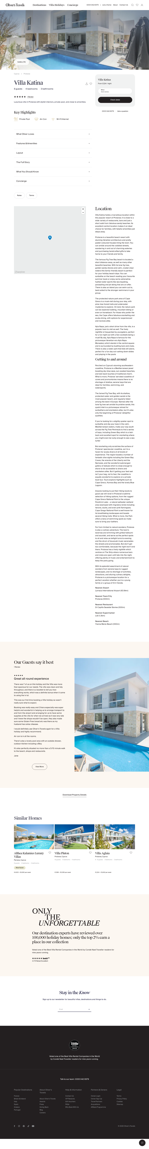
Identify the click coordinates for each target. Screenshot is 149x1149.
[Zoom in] (83, 209)
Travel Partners (96, 1101)
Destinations (39, 5)
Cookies (120, 1101)
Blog (41, 1110)
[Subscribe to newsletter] (89, 1008)
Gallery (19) (21, 62)
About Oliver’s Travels (48, 1098)
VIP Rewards (70, 1098)
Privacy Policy (122, 1098)
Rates (19, 195)
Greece (17, 1107)
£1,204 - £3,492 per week (103, 872)
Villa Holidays (56, 5)
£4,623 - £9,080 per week (22, 872)
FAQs (67, 1104)
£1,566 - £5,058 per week (63, 872)
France (16, 1096)
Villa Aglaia (102, 853)
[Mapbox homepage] (20, 272)
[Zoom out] (83, 212)
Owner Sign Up (96, 1098)
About (115, 5)
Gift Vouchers (70, 1101)
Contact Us (124, 5)
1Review (30, 97)
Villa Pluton (62, 853)
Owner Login (95, 1096)
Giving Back (44, 1107)
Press (42, 1104)
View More (40, 766)
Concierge (72, 5)
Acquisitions (95, 1104)
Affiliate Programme (98, 1107)
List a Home (106, 5)
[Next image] (50, 837)
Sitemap (120, 1104)
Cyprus (16, 74)
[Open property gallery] (74, 35)
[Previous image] (18, 837)
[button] (142, 1143)
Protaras (27, 74)
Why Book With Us (72, 1107)
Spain (16, 1104)
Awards (42, 1101)
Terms (31, 195)
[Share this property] (87, 84)
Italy (15, 1101)
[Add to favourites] (91, 84)
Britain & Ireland (20, 1098)
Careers (43, 1112)
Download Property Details (74, 794)
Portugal (17, 1110)
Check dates (115, 99)
